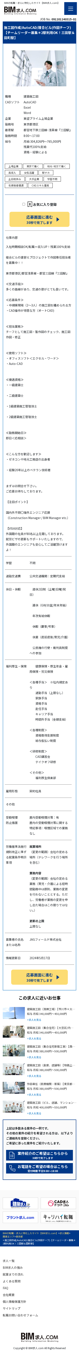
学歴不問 (52, 179)
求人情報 (64, 1233)
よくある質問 (11, 1281)
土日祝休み (14, 179)
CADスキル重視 (40, 185)
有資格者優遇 (16, 185)
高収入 (12, 172)
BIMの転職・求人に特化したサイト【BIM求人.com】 (30, 1233)
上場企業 (13, 166)
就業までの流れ (13, 1274)
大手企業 (34, 179)
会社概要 (9, 1295)
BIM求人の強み (13, 1267)
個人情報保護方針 (14, 1301)
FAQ (5, 1288)
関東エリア (8, 1236)
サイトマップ (11, 1308)
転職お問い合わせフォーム (20, 1315)
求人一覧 (9, 1261)
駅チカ (46, 172)
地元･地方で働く (56, 166)
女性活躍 (29, 172)
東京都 (19, 1236)
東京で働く (33, 166)
